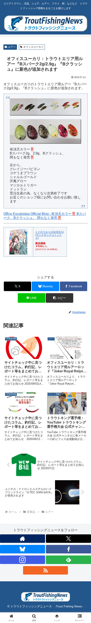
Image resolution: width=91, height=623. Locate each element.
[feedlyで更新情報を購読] (68, 560)
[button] (59, 298)
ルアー (12, 46)
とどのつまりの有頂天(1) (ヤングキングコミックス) (49, 235)
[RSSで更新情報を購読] (45, 570)
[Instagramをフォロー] (22, 560)
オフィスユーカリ (33, 46)
